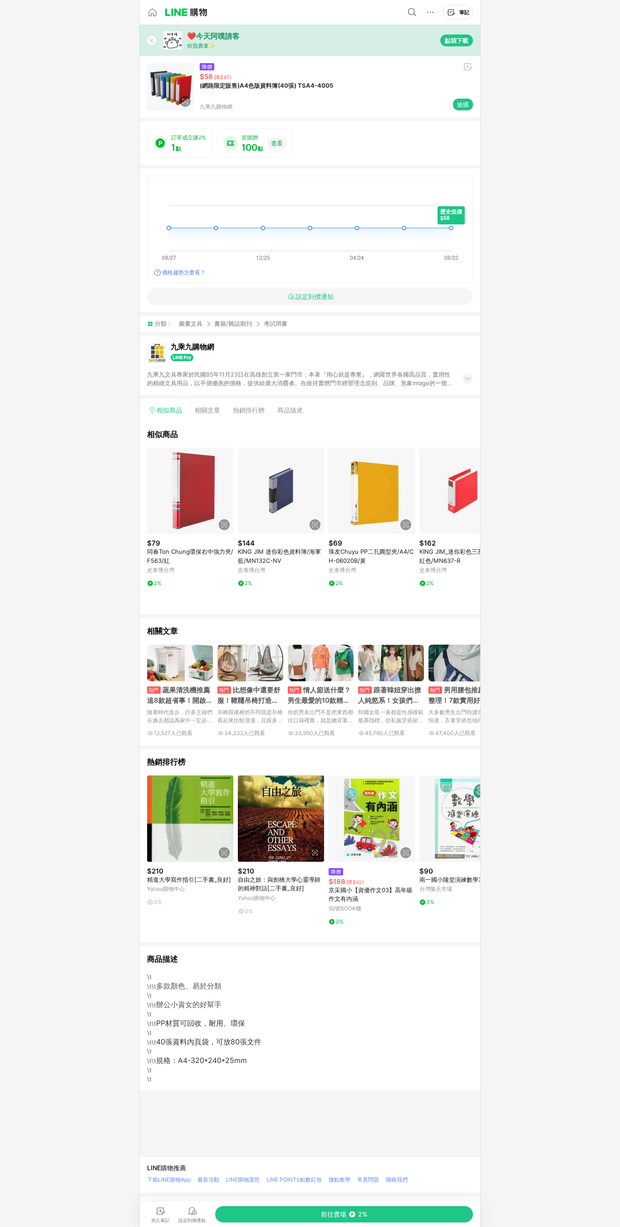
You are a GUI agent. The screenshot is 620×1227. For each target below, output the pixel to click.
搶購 (463, 104)
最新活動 (208, 1179)
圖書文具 (190, 323)
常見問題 (368, 1179)
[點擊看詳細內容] (190, 490)
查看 (277, 143)
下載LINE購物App (169, 1179)
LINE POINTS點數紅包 (294, 1179)
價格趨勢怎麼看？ (184, 272)
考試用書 (275, 323)
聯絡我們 (397, 1179)
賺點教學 (339, 1179)
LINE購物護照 (243, 1179)
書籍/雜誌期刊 (233, 323)
